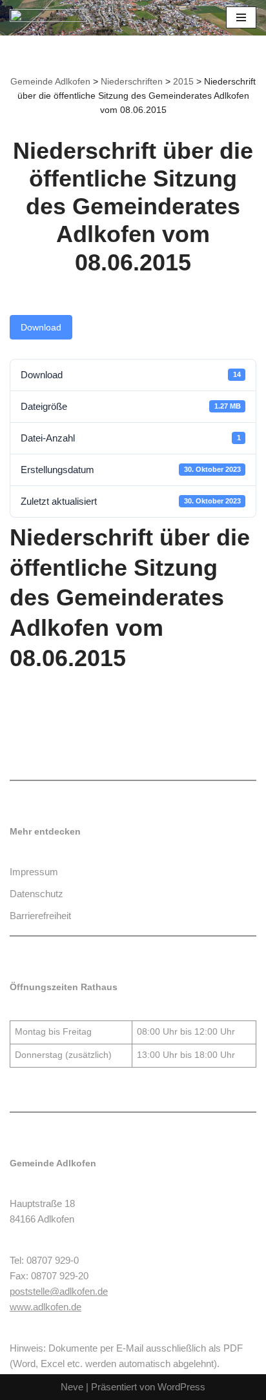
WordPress (181, 1386)
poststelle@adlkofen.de (59, 1291)
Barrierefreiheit (40, 915)
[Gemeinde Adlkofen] (48, 17)
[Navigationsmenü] (241, 17)
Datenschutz (36, 893)
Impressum (34, 871)
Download (41, 327)
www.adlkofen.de (45, 1306)
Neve (72, 1386)
